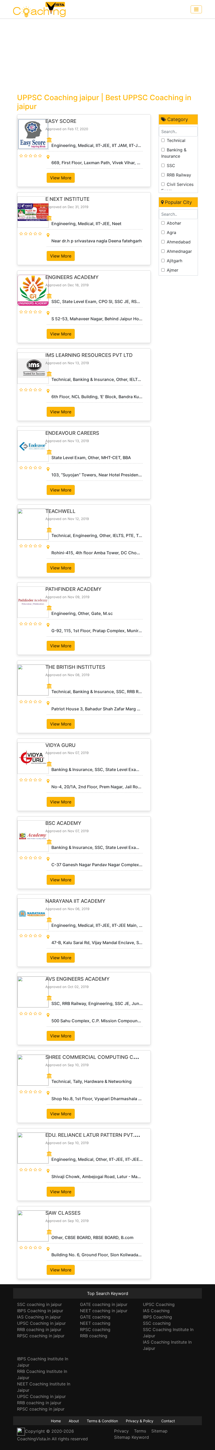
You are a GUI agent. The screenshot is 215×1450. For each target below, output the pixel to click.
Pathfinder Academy (73, 589)
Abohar (174, 223)
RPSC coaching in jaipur (40, 1335)
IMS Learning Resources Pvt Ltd (89, 355)
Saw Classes (62, 1213)
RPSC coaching (95, 1329)
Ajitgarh (174, 260)
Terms (140, 1431)
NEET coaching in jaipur (103, 1310)
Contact (168, 1421)
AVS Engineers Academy (77, 979)
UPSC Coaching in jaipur (41, 1323)
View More (60, 177)
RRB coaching (93, 1335)
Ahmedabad (179, 241)
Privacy (121, 1431)
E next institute (67, 199)
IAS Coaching (156, 1310)
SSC (171, 165)
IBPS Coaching (157, 1317)
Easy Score (60, 121)
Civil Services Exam (177, 187)
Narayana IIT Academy (75, 901)
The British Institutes (75, 667)
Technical (176, 140)
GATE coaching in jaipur (103, 1304)
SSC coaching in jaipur (39, 1304)
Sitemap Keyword (131, 1437)
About (74, 1421)
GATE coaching (95, 1317)
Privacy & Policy (139, 1421)
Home (56, 1421)
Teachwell (60, 511)
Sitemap (159, 1431)
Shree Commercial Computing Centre (97, 1057)
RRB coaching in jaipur (39, 1329)
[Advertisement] (107, 55)
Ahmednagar (179, 251)
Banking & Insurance (173, 153)
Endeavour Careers (72, 433)
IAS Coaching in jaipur (39, 1317)
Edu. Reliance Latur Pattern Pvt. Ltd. (95, 1135)
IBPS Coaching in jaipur (40, 1310)
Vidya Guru (60, 745)
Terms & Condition (102, 1421)
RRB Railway (179, 175)
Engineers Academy (72, 277)
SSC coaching (157, 1323)
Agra (171, 232)
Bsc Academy (63, 823)
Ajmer (172, 270)
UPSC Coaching (159, 1304)
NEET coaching (95, 1323)
